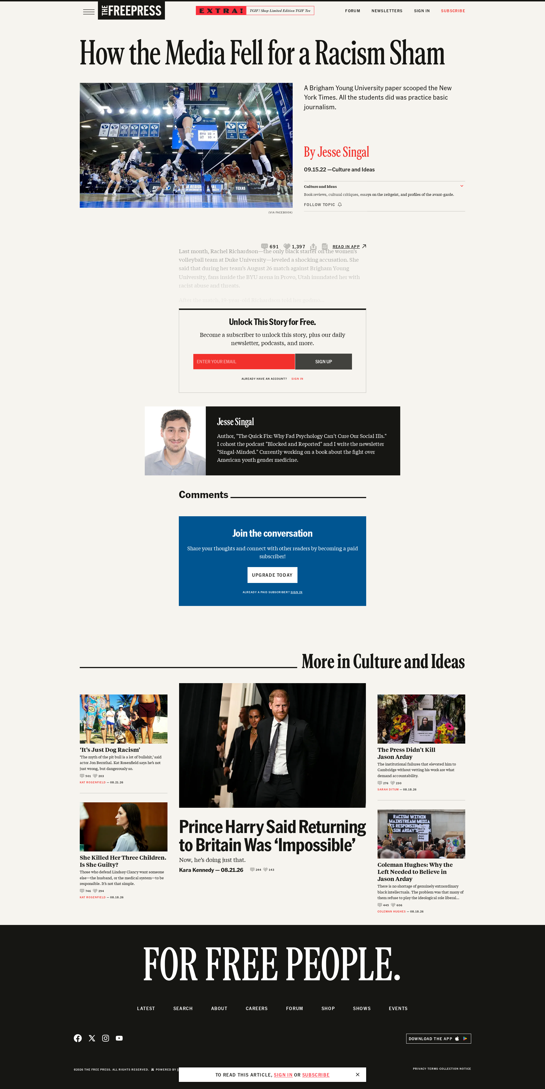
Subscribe (453, 10)
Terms (432, 1068)
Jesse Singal (344, 153)
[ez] (89, 12)
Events (398, 1008)
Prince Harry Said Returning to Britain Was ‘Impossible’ (272, 835)
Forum (352, 10)
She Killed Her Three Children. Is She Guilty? (123, 861)
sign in (283, 1075)
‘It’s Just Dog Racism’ (110, 749)
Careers (257, 1008)
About (219, 1008)
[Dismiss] (358, 1074)
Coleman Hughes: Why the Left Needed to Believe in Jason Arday (415, 871)
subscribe (316, 1075)
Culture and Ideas (353, 169)
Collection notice (455, 1068)
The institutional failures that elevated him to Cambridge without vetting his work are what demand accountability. (417, 769)
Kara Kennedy (196, 869)
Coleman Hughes (392, 911)
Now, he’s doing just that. (212, 859)
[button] (270, 246)
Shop (328, 1008)
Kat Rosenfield (93, 782)
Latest (146, 1008)
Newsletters (387, 10)
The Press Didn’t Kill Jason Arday (406, 753)
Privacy (419, 1068)
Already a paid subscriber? (273, 592)
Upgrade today (272, 575)
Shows (362, 1008)
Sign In (422, 10)
